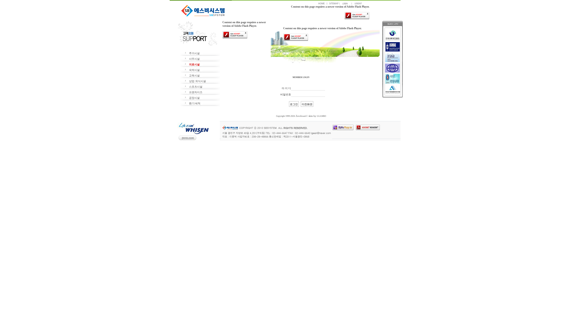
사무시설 (194, 58)
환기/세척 (194, 103)
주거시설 (194, 53)
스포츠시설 (195, 86)
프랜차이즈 (195, 92)
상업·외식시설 (197, 81)
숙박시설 (194, 70)
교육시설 (194, 75)
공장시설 (194, 97)
